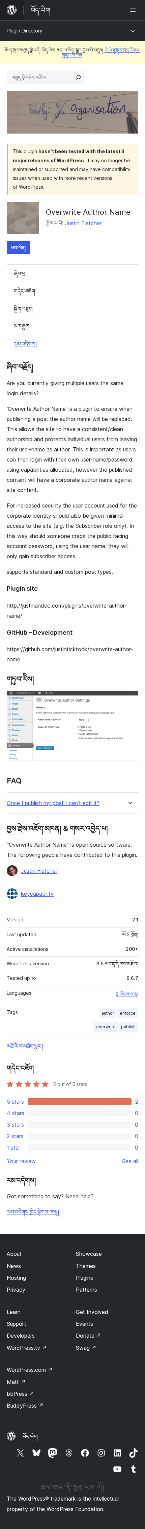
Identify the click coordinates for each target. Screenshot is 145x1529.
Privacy (16, 1289)
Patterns (86, 1289)
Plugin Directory (24, 30)
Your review (21, 1161)
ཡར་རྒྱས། (22, 326)
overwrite (106, 1026)
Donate (88, 1335)
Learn (14, 1312)
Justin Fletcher (83, 223)
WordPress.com (30, 1369)
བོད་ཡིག (30, 1436)
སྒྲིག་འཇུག (23, 308)
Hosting (16, 1277)
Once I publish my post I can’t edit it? (53, 803)
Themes (86, 1266)
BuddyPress (25, 1405)
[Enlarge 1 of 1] (129, 699)
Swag (86, 1347)
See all (130, 1161)
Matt (16, 1382)
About (14, 1253)
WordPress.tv (27, 1347)
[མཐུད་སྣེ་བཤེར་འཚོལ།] (78, 77)
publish (128, 1026)
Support (16, 1323)
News (14, 1266)
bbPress (20, 1393)
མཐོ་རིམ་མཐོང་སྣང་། (25, 1046)
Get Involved (92, 1312)
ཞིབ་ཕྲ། (20, 273)
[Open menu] (134, 10)
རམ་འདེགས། (25, 343)
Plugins (84, 1277)
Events (84, 1323)
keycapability (37, 893)
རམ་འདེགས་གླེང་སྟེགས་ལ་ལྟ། (33, 1211)
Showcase (89, 1253)
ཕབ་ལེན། (18, 248)
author (108, 1013)
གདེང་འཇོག (24, 291)
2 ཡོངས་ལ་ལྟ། (127, 994)
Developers (21, 1335)
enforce (128, 1013)
